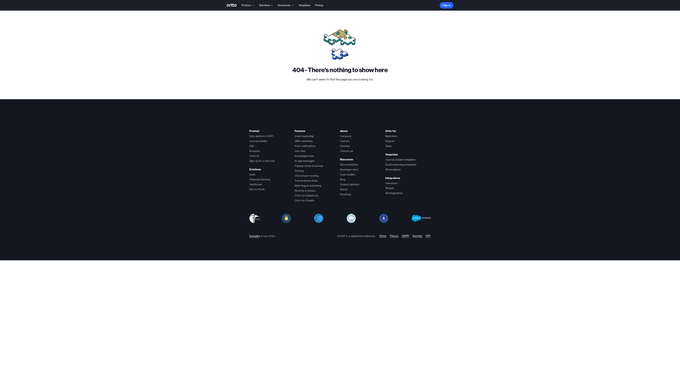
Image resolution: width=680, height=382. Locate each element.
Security (417, 235)
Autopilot (254, 236)
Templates (304, 5)
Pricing (319, 5)
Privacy (394, 235)
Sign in (446, 5)
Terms (382, 235)
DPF (428, 235)
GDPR (405, 235)
